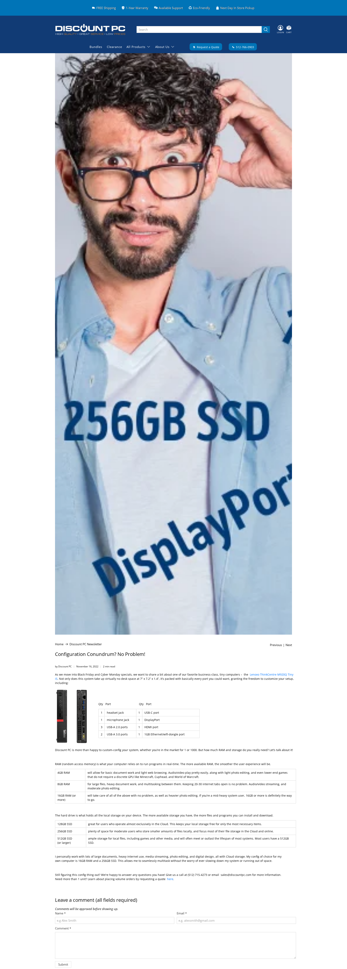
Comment (63, 928)
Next (289, 644)
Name (60, 913)
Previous (276, 644)
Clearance (114, 47)
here (170, 879)
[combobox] (199, 29)
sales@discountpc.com (236, 875)
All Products (136, 47)
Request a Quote (207, 47)
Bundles (96, 47)
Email (182, 913)
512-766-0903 (244, 47)
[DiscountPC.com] (93, 29)
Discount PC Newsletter (85, 644)
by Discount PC (63, 666)
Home (59, 644)
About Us (162, 47)
